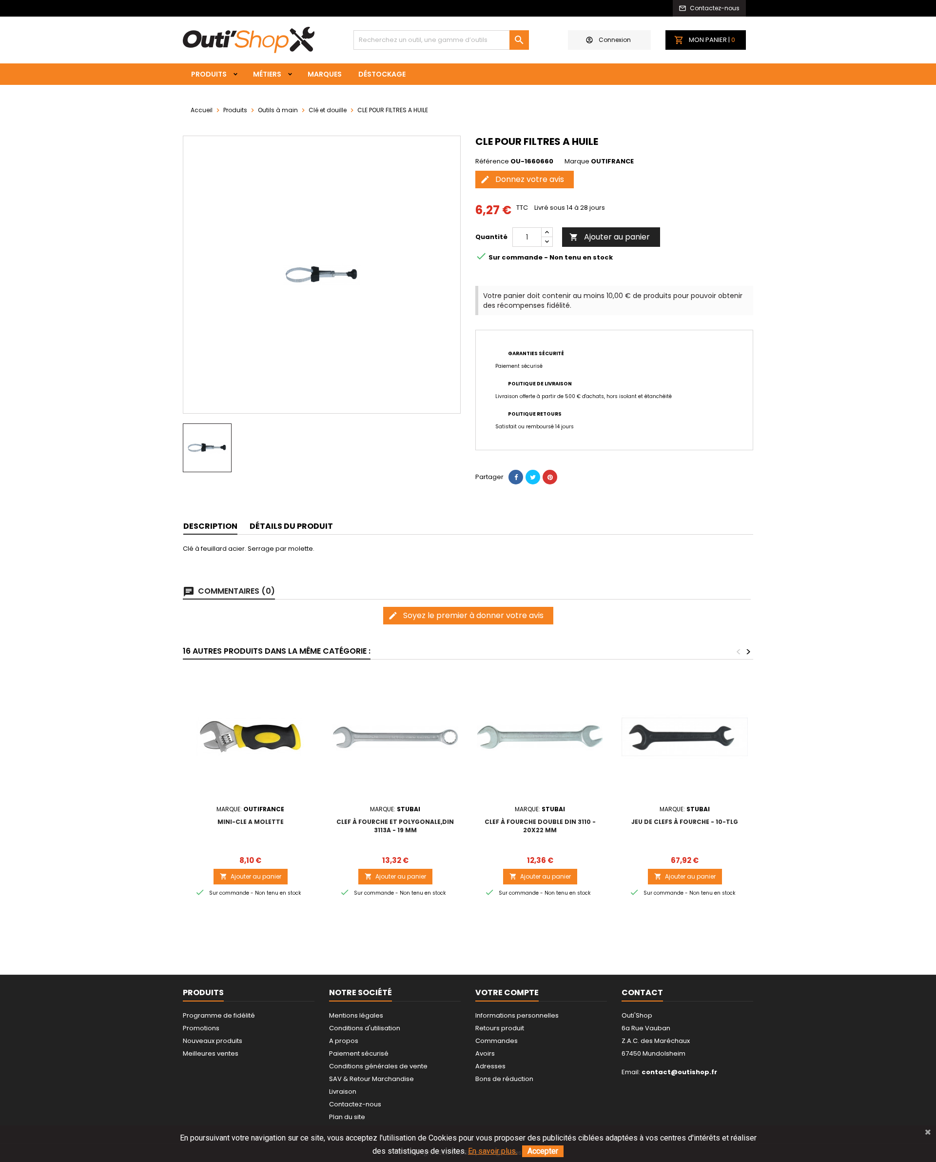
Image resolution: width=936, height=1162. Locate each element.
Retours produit (499, 1028)
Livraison (342, 1091)
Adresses (490, 1066)
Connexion (615, 40)
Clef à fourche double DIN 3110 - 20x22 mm (540, 826)
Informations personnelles (517, 1015)
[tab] (210, 527)
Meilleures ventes (210, 1053)
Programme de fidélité (219, 1015)
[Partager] (515, 477)
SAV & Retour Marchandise (371, 1078)
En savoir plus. (492, 1151)
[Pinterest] (550, 477)
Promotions (201, 1028)
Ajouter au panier (609, 236)
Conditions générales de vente (378, 1066)
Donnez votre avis (522, 179)
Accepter (542, 1151)
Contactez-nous (355, 1104)
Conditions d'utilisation (364, 1028)
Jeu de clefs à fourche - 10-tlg (684, 822)
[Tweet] (533, 477)
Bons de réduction (504, 1078)
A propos (343, 1040)
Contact (642, 992)
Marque (577, 161)
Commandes (496, 1040)
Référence (492, 161)
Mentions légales (356, 1015)
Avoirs (485, 1053)
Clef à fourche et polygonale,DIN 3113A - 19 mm (395, 826)
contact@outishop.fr (679, 1072)
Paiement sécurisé (359, 1053)
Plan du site (347, 1117)
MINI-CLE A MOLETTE (250, 822)
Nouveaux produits (212, 1040)
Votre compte (507, 992)
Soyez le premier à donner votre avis (466, 615)
